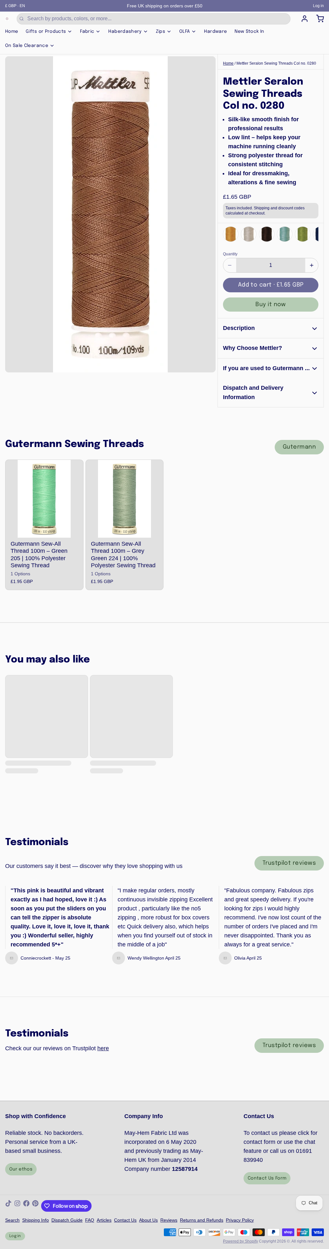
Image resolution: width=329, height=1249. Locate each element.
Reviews (168, 1220)
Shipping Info (35, 1220)
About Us (148, 1220)
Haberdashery (124, 31)
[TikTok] (8, 1206)
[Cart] (317, 19)
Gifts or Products (46, 31)
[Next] (311, 234)
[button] (270, 285)
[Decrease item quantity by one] (229, 265)
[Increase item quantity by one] (311, 265)
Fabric (87, 31)
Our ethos (20, 1169)
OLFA (184, 31)
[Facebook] (26, 1206)
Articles (104, 1220)
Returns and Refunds (201, 1220)
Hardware (215, 31)
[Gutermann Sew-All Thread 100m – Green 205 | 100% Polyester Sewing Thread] (44, 499)
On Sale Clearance (26, 45)
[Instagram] (17, 1206)
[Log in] (302, 19)
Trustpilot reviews (289, 863)
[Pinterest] (35, 1206)
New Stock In (249, 31)
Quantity (230, 254)
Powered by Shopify (240, 1241)
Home (11, 31)
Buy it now (270, 304)
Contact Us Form (267, 1178)
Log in (318, 6)
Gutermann (299, 447)
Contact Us (125, 1220)
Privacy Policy (240, 1220)
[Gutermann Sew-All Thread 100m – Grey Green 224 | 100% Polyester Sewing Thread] (125, 499)
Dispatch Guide (67, 1220)
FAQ (89, 1220)
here (103, 1048)
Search (12, 1220)
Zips (160, 31)
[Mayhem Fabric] (7, 19)
